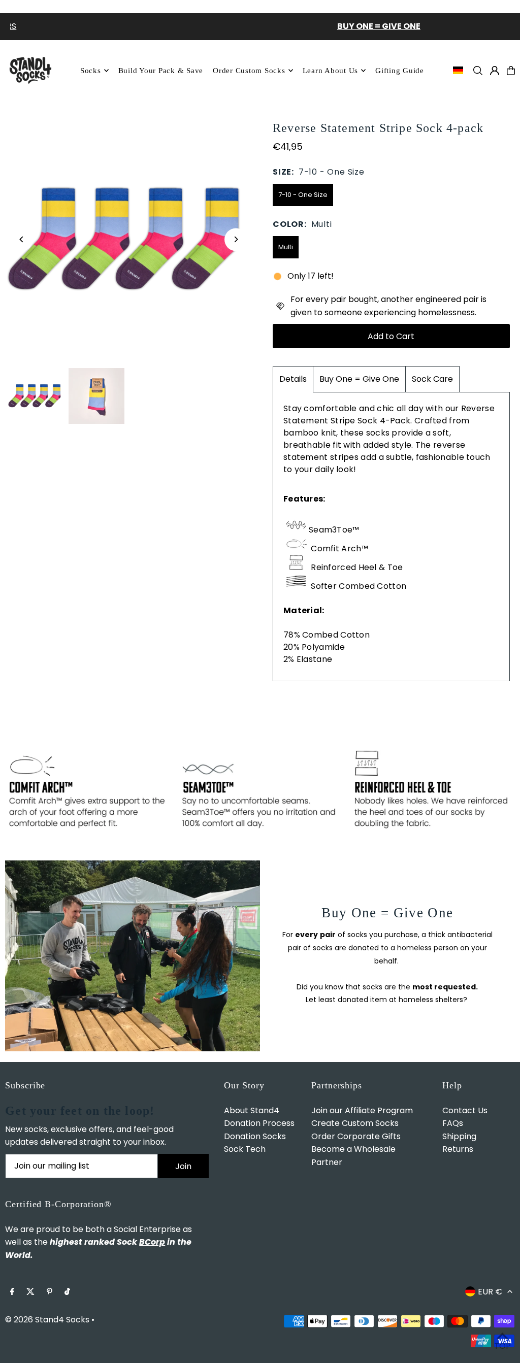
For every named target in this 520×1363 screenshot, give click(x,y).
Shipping (459, 1136)
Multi (285, 247)
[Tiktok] (67, 1292)
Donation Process (259, 1123)
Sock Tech (245, 1149)
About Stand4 (251, 1110)
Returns (457, 1149)
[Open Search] (477, 70)
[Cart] (511, 70)
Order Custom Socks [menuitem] (249, 71)
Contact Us (465, 1110)
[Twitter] (30, 1292)
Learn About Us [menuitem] (331, 71)
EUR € (490, 1292)
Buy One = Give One (359, 379)
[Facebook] (12, 1292)
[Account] (494, 70)
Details (293, 379)
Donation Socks (255, 1136)
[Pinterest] (49, 1292)
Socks (90, 71)
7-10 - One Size (303, 195)
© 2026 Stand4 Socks (47, 1319)
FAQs (452, 1123)
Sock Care (432, 379)
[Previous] (21, 239)
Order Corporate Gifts (356, 1136)
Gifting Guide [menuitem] (399, 71)
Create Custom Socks (355, 1123)
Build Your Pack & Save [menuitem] (161, 71)
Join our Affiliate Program (362, 1110)
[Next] (235, 239)
